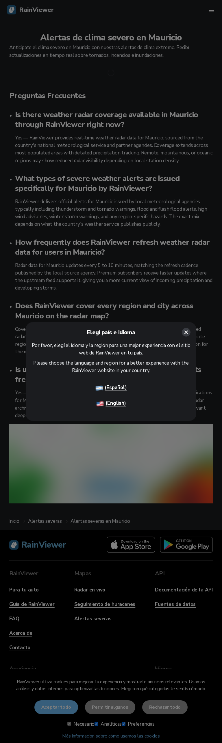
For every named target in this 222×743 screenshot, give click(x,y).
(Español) (116, 387)
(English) (116, 403)
